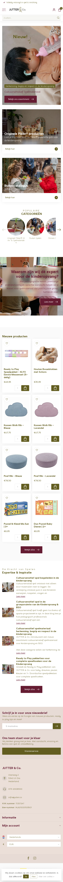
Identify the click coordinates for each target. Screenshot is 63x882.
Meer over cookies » (46, 876)
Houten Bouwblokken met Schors (45, 370)
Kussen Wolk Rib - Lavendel (44, 426)
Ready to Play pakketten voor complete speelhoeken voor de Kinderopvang (33, 661)
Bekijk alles (29, 549)
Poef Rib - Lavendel (44, 476)
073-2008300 (15, 789)
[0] (59, 10)
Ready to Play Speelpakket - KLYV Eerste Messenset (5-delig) (16, 373)
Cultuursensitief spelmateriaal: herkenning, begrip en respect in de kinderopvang (36, 631)
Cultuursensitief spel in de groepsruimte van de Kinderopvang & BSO (37, 604)
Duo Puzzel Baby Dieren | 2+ (43, 525)
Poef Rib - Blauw (13, 476)
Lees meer (20, 596)
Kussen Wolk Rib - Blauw (14, 426)
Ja (26, 876)
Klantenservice (31, 751)
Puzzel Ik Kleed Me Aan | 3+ (16, 525)
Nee (34, 876)
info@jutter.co (15, 797)
